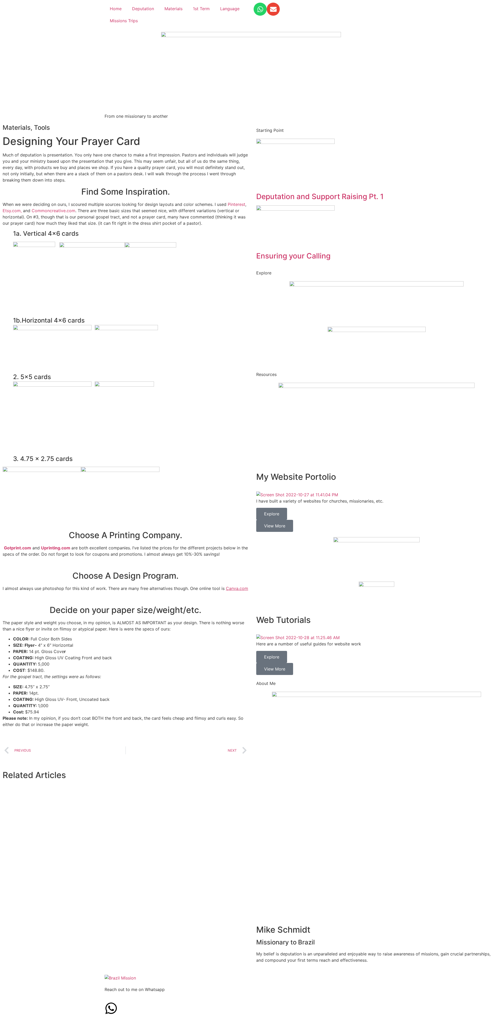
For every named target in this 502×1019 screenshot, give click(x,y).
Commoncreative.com (53, 210)
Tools (42, 127)
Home (116, 8)
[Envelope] (273, 9)
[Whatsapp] (260, 9)
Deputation (143, 8)
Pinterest (236, 204)
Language (229, 8)
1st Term (201, 8)
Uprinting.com (55, 547)
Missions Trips (124, 20)
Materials (173, 8)
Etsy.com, (12, 210)
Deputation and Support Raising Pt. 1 (320, 196)
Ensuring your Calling (293, 255)
